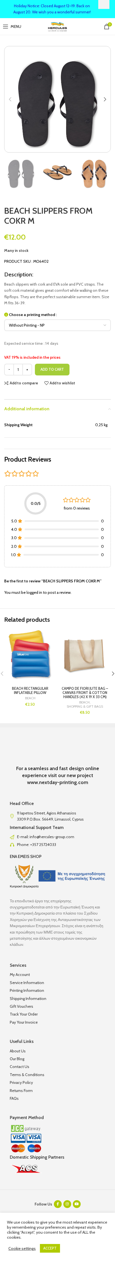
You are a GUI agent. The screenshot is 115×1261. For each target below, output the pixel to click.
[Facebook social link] (58, 1204)
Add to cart (52, 369)
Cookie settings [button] (22, 1248)
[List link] (57, 837)
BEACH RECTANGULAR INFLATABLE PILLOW (30, 690)
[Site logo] (57, 25)
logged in (34, 592)
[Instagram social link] (67, 1204)
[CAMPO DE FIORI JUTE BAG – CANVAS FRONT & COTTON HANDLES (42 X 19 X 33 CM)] (85, 655)
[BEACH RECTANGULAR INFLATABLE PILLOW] (30, 655)
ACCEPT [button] (50, 1248)
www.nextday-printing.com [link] (57, 782)
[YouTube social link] (77, 1204)
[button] (10, 99)
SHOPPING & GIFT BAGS (85, 706)
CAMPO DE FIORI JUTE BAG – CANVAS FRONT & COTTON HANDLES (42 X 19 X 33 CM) (85, 692)
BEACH (30, 698)
